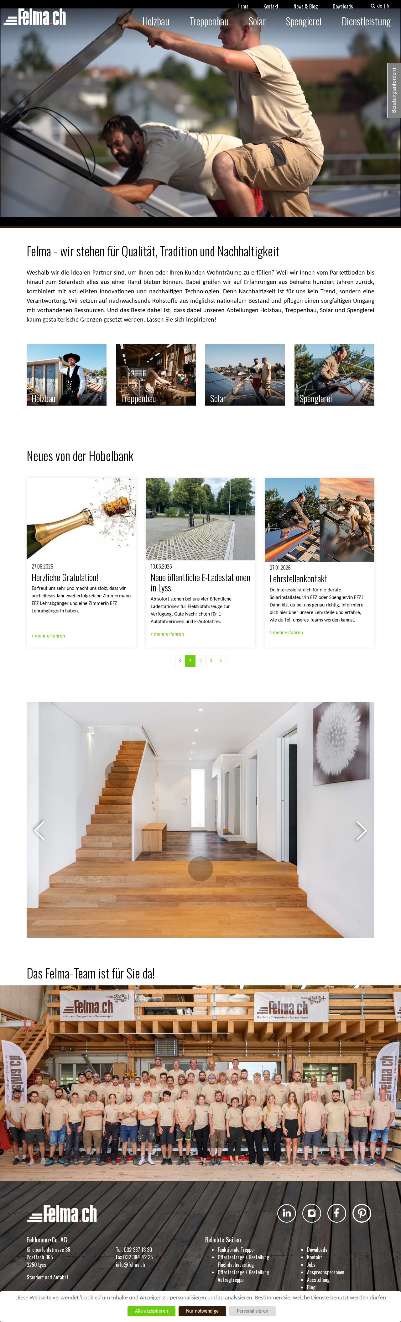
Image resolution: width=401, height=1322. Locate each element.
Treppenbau (209, 20)
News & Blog (306, 6)
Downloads (343, 6)
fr (388, 6)
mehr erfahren (49, 636)
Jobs (311, 1264)
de (379, 6)
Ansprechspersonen (325, 1272)
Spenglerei (304, 20)
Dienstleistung (366, 20)
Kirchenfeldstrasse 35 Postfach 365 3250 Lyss (48, 1257)
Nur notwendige (202, 1311)
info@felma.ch (130, 1264)
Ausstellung (318, 1279)
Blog (311, 1287)
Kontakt (271, 6)
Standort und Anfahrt (47, 1277)
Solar (257, 20)
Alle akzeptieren (151, 1311)
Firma (242, 6)
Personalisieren (252, 1311)
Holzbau (156, 20)
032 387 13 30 (138, 1249)
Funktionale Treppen (237, 1249)
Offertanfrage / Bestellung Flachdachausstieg (243, 1260)
